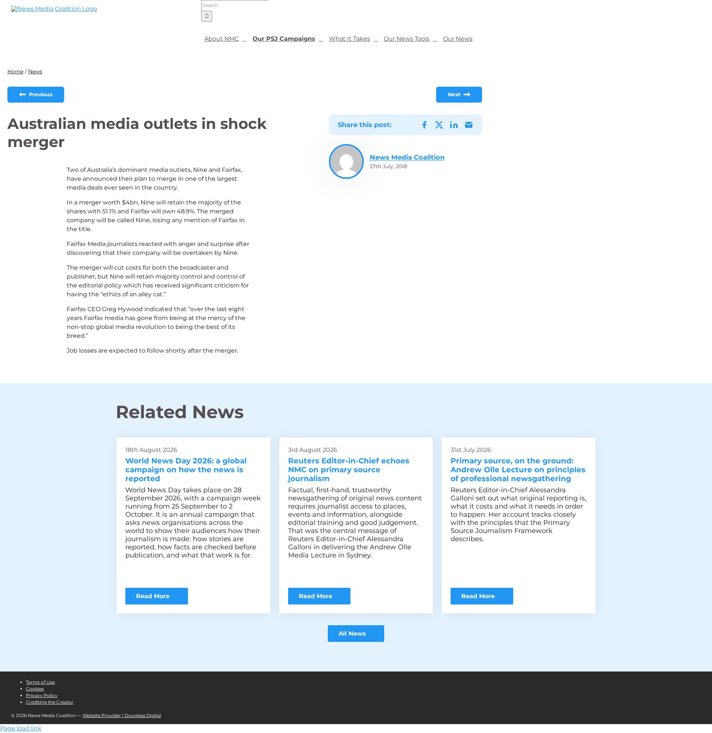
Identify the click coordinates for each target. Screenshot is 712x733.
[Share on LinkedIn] (453, 124)
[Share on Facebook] (424, 124)
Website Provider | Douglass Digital (122, 715)
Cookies (35, 689)
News (35, 71)
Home (15, 71)
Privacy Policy (41, 695)
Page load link (21, 728)
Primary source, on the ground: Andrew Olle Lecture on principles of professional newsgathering (518, 469)
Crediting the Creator (49, 702)
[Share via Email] (468, 124)
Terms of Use (40, 682)
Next (455, 94)
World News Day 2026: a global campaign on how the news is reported (186, 469)
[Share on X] (439, 124)
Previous (39, 94)
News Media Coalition (407, 157)
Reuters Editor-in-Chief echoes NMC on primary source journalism (348, 469)
